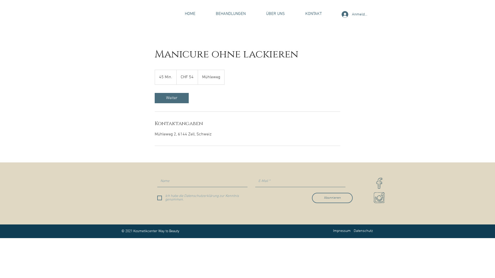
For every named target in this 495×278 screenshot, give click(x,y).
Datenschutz (363, 231)
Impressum (342, 231)
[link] (172, 98)
